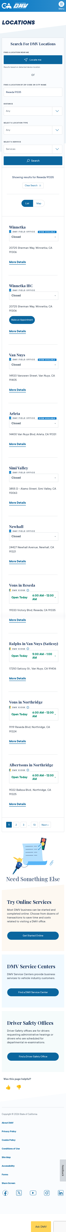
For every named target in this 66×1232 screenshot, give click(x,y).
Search (35, 160)
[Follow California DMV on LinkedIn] (60, 1193)
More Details (17, 262)
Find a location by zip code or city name (25, 85)
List (27, 203)
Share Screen (8, 1183)
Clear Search (31, 185)
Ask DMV (41, 1226)
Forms (5, 1174)
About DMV (7, 1123)
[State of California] (7, 6)
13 (34, 824)
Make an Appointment (22, 320)
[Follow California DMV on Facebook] (5, 1193)
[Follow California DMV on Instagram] (46, 1193)
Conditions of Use (11, 1148)
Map (38, 203)
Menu (61, 9)
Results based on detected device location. (22, 67)
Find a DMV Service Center (33, 992)
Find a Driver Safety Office (33, 1056)
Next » (45, 824)
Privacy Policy (9, 1131)
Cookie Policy (8, 1140)
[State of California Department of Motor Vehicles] (20, 6)
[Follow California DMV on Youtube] (33, 1193)
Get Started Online (33, 935)
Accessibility (8, 1166)
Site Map (6, 1157)
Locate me (35, 59)
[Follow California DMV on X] (19, 1193)
